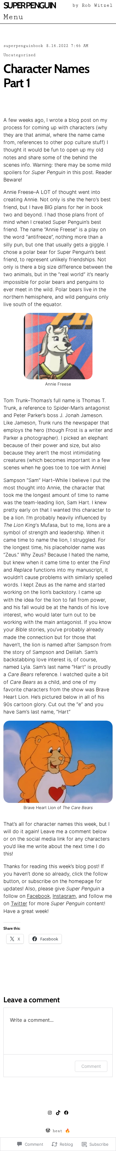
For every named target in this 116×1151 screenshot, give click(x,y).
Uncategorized (19, 55)
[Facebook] (66, 1112)
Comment (91, 1066)
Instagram (64, 896)
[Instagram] (49, 1112)
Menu (13, 16)
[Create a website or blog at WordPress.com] (48, 1131)
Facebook (38, 896)
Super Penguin (29, 5)
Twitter (19, 903)
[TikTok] (58, 1112)
